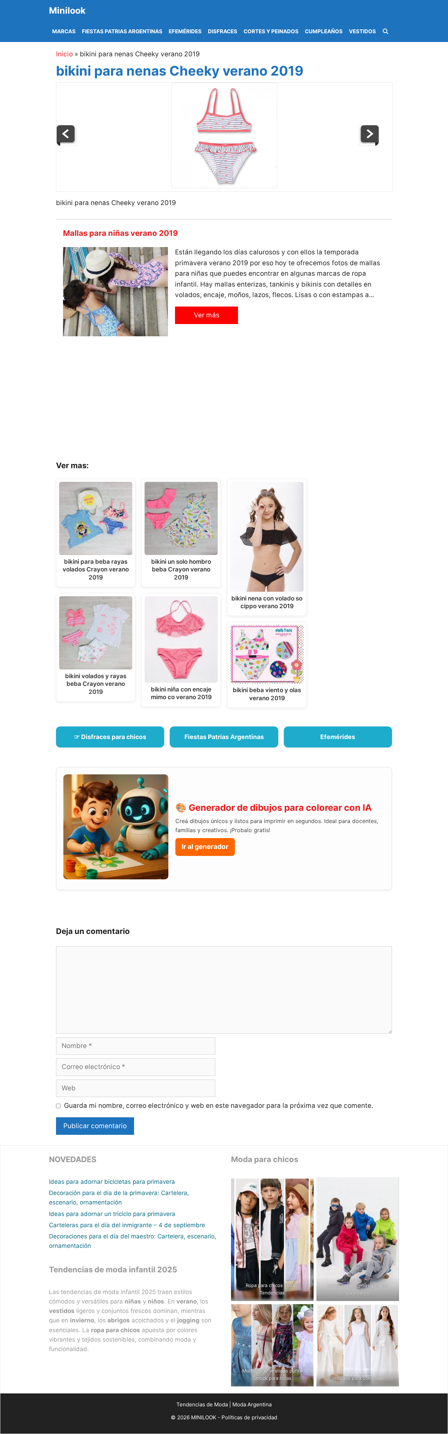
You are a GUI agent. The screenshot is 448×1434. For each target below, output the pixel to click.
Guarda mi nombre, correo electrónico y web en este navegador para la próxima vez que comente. (218, 1106)
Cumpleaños (324, 31)
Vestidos (362, 31)
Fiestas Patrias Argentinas (122, 31)
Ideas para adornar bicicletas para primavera (112, 1181)
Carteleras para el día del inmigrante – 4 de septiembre (127, 1225)
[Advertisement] (233, 401)
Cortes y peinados (271, 31)
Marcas (64, 31)
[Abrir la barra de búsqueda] (385, 31)
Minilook (67, 10)
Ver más (206, 315)
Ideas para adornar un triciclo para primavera (112, 1213)
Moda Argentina (252, 1404)
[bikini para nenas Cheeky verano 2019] (224, 186)
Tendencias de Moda (202, 1404)
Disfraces (222, 31)
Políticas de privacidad (249, 1417)
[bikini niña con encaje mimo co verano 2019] (66, 144)
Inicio (64, 54)
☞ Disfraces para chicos (110, 736)
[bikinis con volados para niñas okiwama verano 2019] (369, 144)
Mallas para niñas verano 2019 (120, 233)
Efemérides (185, 31)
